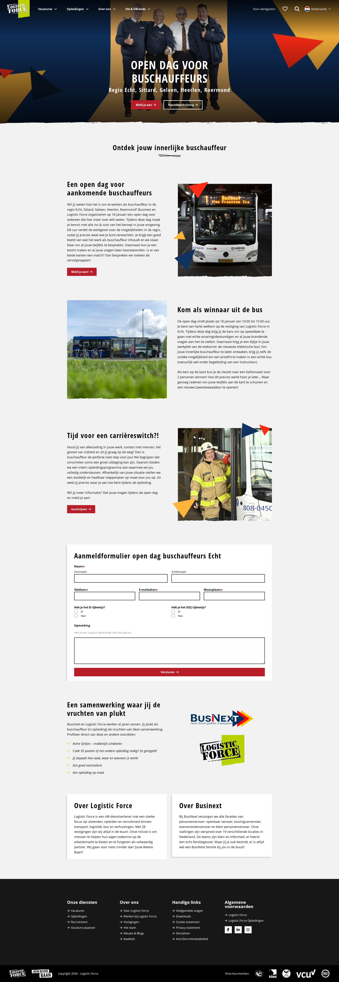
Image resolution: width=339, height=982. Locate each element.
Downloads (183, 916)
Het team (130, 928)
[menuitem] (264, 9)
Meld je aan (144, 105)
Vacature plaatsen (83, 928)
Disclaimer (183, 933)
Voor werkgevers (264, 9)
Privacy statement (188, 928)
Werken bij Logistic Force (140, 916)
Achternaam (178, 571)
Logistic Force (238, 915)
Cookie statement (188, 922)
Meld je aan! (79, 272)
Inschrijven (79, 509)
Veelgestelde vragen (189, 911)
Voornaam (80, 571)
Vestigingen (131, 922)
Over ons (105, 9)
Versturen (168, 672)
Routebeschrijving (181, 105)
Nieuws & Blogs (134, 933)
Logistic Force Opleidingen (246, 921)
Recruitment (79, 922)
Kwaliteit (129, 939)
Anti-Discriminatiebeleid (192, 939)
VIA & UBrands (135, 9)
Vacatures (45, 9)
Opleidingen (76, 9)
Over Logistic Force (136, 911)
